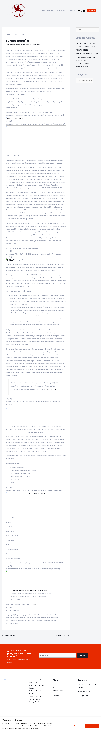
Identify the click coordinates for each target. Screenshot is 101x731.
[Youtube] (79, 11)
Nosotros (50, 10)
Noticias (28, 44)
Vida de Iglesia (60, 10)
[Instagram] (84, 11)
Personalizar (61, 726)
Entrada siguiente (63, 635)
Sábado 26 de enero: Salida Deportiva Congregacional (28, 590)
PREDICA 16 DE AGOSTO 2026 (87, 53)
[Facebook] (81, 11)
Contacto (56, 696)
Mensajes (72, 10)
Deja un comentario (12, 44)
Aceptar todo (91, 726)
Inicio (43, 10)
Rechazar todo (76, 726)
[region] (50, 724)
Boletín (22, 44)
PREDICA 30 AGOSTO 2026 (85, 43)
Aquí (34, 604)
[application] (66, 10)
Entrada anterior (8, 635)
